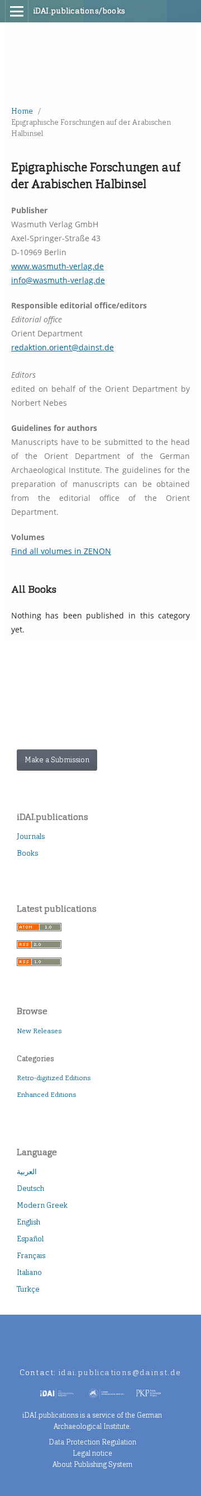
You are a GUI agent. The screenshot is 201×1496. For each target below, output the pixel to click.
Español (30, 1239)
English (28, 1222)
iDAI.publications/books (80, 11)
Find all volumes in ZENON (61, 551)
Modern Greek (42, 1205)
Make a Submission (57, 760)
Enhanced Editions (46, 1094)
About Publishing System (92, 1464)
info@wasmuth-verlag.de (58, 280)
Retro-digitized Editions (53, 1077)
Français (31, 1255)
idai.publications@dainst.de (120, 1372)
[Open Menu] (17, 11)
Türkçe (28, 1289)
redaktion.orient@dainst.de (62, 347)
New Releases (39, 1030)
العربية (27, 1171)
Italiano (29, 1272)
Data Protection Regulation (92, 1442)
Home (22, 111)
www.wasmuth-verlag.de (57, 266)
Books (27, 853)
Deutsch (30, 1188)
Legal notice (92, 1453)
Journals (31, 836)
